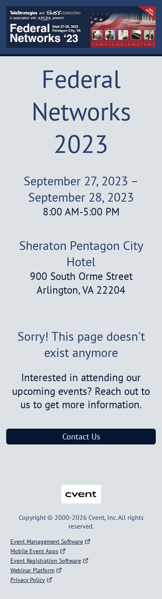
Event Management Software (46, 541)
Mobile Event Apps (34, 551)
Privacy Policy (27, 580)
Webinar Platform (32, 570)
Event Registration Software (45, 560)
